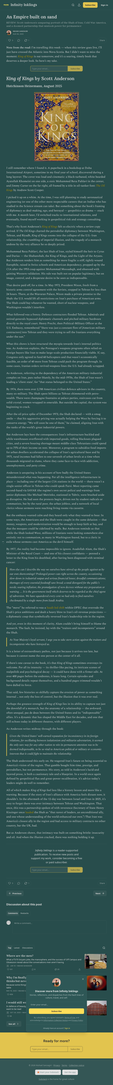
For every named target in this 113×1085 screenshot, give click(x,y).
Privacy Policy (77, 1020)
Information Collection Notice (56, 1020)
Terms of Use (69, 1017)
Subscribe (56, 1011)
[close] (83, 979)
